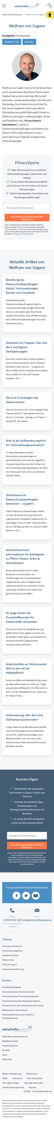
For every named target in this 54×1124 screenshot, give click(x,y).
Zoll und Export (9, 964)
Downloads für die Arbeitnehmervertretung (22, 1005)
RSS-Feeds (7, 1059)
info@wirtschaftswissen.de (37, 920)
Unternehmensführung (13, 969)
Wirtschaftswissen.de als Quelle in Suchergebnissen (18, 1016)
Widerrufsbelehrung (11, 1073)
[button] (50, 14)
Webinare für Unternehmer (15, 1010)
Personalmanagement (12, 950)
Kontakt (6, 1050)
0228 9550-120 (12, 920)
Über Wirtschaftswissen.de (14, 1036)
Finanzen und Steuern (12, 946)
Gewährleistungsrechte (13, 1087)
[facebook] (16, 896)
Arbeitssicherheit (10, 955)
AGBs (5, 1078)
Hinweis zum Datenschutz (23, 234)
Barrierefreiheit (34, 1078)
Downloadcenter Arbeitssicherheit (18, 991)
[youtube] (36, 896)
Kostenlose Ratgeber (11, 987)
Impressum (17, 1078)
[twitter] (26, 896)
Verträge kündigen (10, 1083)
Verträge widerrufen (33, 1083)
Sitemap (32, 1087)
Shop (4, 1054)
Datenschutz (8, 960)
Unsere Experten (10, 1045)
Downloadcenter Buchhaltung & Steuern (21, 1001)
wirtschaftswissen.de (12, 14)
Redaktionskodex (10, 1041)
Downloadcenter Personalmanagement (20, 996)
